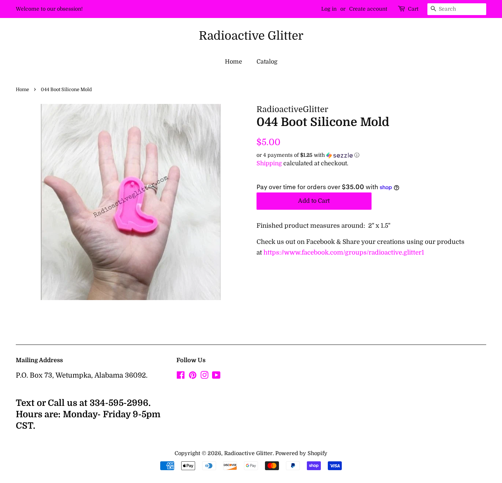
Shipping (269, 163)
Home (233, 61)
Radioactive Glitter (251, 36)
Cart (413, 9)
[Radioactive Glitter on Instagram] (204, 376)
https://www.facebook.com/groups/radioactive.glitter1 (343, 252)
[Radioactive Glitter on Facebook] (180, 376)
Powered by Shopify (301, 453)
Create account (368, 9)
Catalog (267, 61)
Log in (329, 9)
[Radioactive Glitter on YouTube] (216, 376)
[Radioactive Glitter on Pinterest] (193, 376)
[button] (371, 155)
